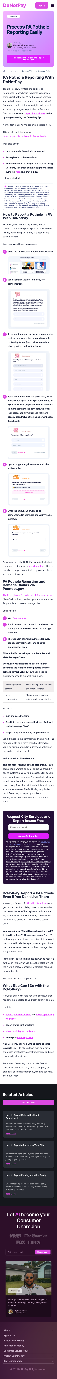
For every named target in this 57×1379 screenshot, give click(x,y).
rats (18, 171)
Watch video (15, 1291)
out (31, 1037)
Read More (11, 1133)
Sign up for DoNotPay (28, 836)
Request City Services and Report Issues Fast (28, 59)
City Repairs (13, 16)
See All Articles (28, 1102)
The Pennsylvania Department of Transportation (27, 595)
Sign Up (41, 5)
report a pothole (36, 566)
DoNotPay (14, 5)
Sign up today (42, 1252)
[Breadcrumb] (4, 71)
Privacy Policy (31, 844)
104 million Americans (36, 903)
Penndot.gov (19, 618)
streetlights (23, 1037)
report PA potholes (35, 113)
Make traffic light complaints (20, 1031)
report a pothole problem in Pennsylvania (24, 136)
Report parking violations (18, 1014)
